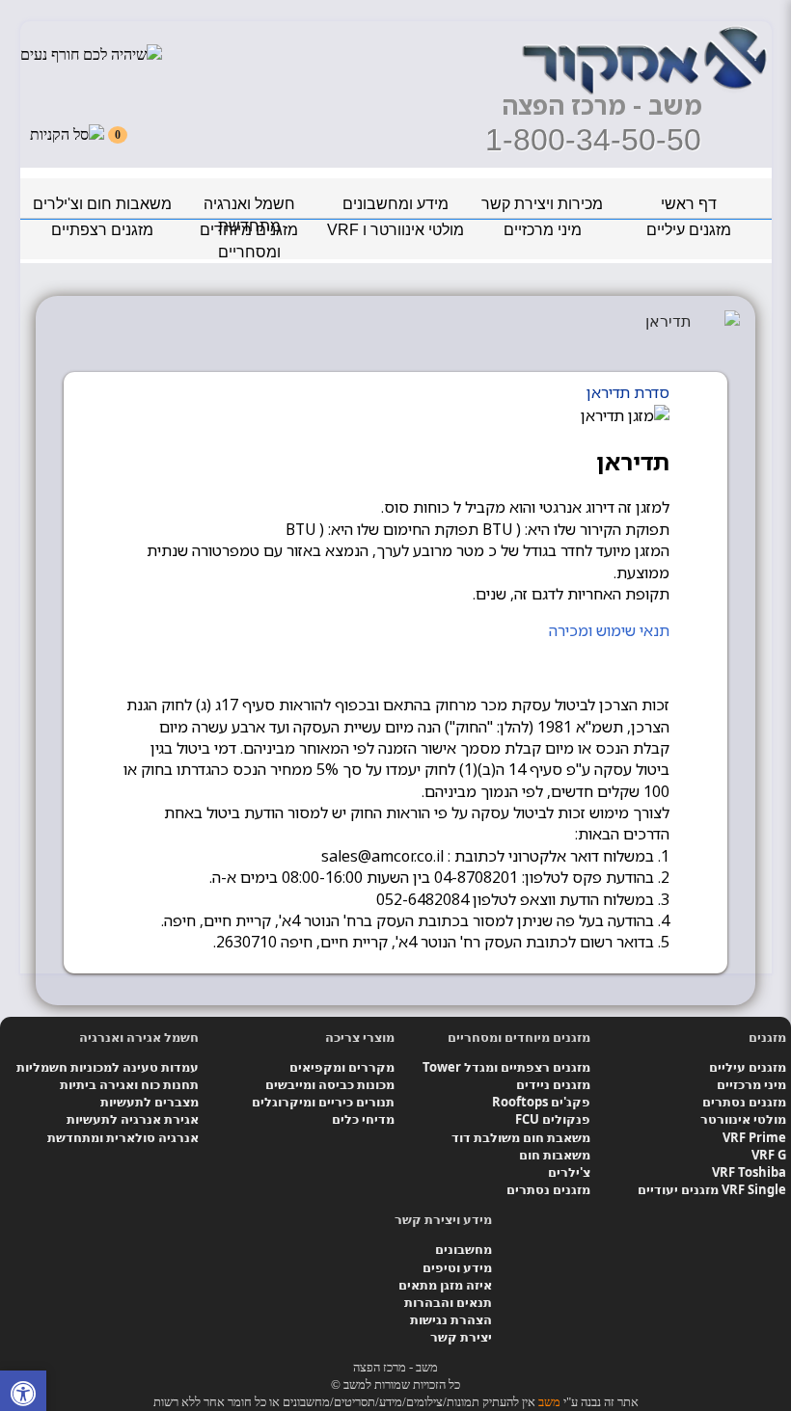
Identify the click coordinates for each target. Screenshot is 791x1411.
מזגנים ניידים (553, 1084)
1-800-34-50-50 (593, 139)
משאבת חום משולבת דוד (520, 1137)
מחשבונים (463, 1249)
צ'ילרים (569, 1172)
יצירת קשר (461, 1336)
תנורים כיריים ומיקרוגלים (323, 1101)
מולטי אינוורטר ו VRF (395, 230)
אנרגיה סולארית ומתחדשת (123, 1137)
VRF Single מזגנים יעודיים (712, 1189)
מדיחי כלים (363, 1119)
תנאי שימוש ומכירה (609, 630)
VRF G (768, 1154)
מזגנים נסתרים (744, 1101)
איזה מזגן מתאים (445, 1284)
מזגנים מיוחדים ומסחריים (249, 233)
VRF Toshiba (749, 1172)
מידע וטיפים (457, 1267)
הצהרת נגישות (451, 1319)
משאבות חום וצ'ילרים (102, 204)
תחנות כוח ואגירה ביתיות (129, 1084)
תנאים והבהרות (448, 1302)
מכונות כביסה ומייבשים (330, 1084)
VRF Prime (754, 1137)
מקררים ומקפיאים (342, 1067)
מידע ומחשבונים (395, 204)
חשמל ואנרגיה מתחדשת (249, 207)
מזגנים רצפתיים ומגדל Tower (506, 1067)
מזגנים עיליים (688, 230)
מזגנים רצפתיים (102, 230)
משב (549, 1402)
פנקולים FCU (552, 1119)
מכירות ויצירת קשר (542, 204)
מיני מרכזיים (543, 230)
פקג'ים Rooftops (541, 1101)
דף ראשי (689, 204)
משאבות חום (554, 1154)
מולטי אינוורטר (743, 1119)
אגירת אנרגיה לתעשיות (133, 1119)
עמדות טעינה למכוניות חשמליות (107, 1067)
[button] (23, 1396)
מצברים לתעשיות (149, 1101)
